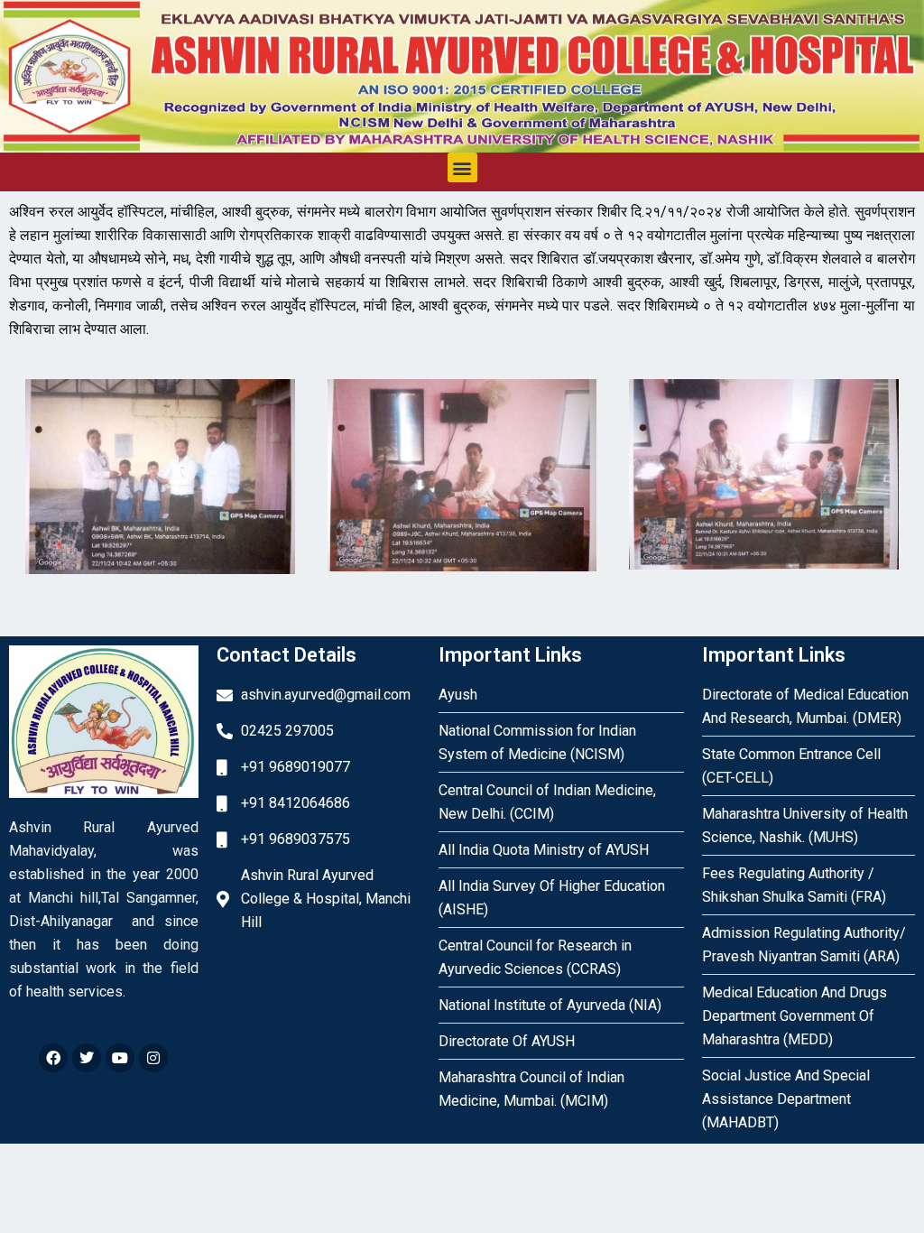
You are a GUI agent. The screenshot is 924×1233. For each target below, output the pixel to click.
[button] (462, 167)
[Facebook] (53, 1057)
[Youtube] (120, 1057)
